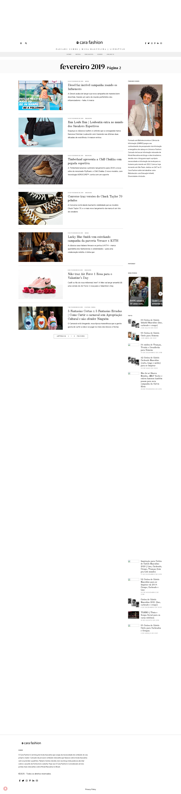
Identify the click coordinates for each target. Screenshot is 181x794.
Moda (78, 54)
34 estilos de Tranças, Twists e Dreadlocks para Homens (151, 347)
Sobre (100, 54)
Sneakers (89, 54)
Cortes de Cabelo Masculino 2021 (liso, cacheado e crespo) (151, 602)
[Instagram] (151, 43)
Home (69, 54)
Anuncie (110, 54)
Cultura (87, 307)
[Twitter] (148, 43)
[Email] (161, 43)
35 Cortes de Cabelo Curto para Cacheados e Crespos (151, 628)
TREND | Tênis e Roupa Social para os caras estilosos (150, 615)
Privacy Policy (90, 789)
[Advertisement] (74, 17)
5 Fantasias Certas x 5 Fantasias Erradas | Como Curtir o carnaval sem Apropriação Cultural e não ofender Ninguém (95, 315)
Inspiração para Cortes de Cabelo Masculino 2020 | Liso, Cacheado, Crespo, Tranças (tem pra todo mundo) (151, 566)
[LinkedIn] (157, 43)
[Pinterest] (155, 43)
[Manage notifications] (5, 789)
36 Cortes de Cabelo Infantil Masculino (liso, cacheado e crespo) (151, 323)
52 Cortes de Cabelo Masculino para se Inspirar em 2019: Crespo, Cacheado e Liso (150, 584)
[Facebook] (145, 43)
